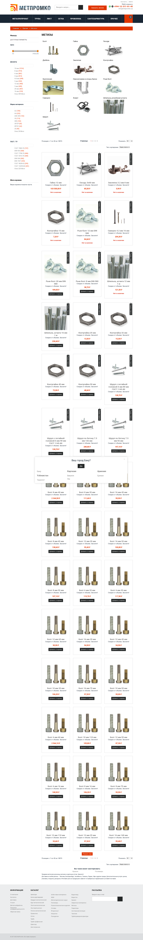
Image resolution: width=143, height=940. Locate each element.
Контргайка (108, 60)
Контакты (124, 2)
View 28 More (19, 131)
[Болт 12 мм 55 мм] (118, 723)
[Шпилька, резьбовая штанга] (113, 107)
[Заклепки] (83, 69)
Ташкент (41, 480)
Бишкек (70, 475)
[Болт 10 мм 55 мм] (118, 674)
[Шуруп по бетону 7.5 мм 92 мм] (118, 424)
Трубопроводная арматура (80, 916)
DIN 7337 (19, 161)
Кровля (75, 871)
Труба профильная (37, 921)
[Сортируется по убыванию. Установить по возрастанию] (132, 147)
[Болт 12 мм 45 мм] (118, 625)
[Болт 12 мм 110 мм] (55, 821)
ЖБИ (52, 897)
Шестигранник (35, 927)
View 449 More (19, 94)
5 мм (18, 81)
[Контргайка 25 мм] (87, 318)
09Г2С (18, 126)
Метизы (74, 905)
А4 (17, 113)
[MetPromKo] (30, 7)
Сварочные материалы (79, 902)
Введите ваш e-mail (98, 894)
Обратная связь (15, 911)
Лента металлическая (38, 905)
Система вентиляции (78, 911)
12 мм (18, 84)
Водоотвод (75, 894)
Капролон (54, 913)
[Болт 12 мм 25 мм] (87, 821)
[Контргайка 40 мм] (55, 370)
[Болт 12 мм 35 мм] (87, 527)
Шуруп (45, 117)
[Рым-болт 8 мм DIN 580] (87, 267)
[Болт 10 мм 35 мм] (55, 674)
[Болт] (53, 50)
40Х (17, 121)
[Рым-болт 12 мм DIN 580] (87, 216)
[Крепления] (53, 88)
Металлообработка (16, 905)
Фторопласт (55, 911)
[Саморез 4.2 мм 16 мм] (118, 216)
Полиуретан (55, 916)
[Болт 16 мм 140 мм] (118, 821)
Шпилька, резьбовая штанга (115, 98)
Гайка (75, 41)
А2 (17, 111)
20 (16, 129)
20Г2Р (18, 124)
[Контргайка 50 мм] (87, 370)
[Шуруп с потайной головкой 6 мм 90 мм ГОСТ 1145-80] (55, 424)
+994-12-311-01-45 (123, 6)
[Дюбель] (53, 69)
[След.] (99, 141)
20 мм (18, 89)
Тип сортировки (112, 147)
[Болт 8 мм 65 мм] (55, 527)
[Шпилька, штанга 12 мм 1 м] (118, 267)
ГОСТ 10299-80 (21, 166)
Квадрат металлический (38, 900)
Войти (131, 2)
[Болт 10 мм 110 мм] (87, 723)
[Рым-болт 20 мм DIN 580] (55, 267)
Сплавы (53, 908)
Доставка (13, 900)
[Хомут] (83, 107)
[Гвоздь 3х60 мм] (87, 168)
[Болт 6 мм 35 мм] (118, 576)
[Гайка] (83, 50)
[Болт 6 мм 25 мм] (87, 576)
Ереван (100, 475)
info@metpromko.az (126, 9)
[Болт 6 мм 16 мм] (55, 772)
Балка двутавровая (37, 897)
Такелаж (74, 913)
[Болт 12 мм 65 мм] (55, 625)
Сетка (32, 916)
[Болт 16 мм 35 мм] (87, 625)
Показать (122, 141)
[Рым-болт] (113, 88)
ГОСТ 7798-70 (21, 153)
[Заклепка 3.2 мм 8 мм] (118, 168)
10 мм (19, 68)
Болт (45, 41)
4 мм (18, 76)
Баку (39, 471)
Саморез (46, 98)
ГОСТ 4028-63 (21, 163)
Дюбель (46, 60)
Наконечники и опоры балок (85, 79)
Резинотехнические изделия (60, 905)
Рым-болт (107, 79)
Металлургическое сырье (59, 900)
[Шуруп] (53, 126)
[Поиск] (80, 7)
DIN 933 (19, 151)
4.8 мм (18, 78)
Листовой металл (36, 908)
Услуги (12, 902)
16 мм (18, 91)
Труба (32, 919)
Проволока (34, 913)
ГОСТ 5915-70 (21, 156)
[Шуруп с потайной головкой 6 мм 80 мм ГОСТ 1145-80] (118, 370)
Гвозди (106, 41)
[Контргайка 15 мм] (55, 216)
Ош (68, 479)
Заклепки (77, 60)
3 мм (18, 86)
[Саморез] (53, 107)
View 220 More (19, 169)
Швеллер (34, 924)
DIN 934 (19, 158)
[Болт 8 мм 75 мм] (118, 772)
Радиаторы (75, 908)
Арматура (34, 894)
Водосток (74, 897)
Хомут (75, 98)
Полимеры (99, 871)
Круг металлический (37, 902)
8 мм (18, 71)
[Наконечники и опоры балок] (83, 88)
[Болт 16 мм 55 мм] (118, 527)
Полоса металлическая (38, 910)
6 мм (18, 73)
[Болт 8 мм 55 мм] (55, 576)
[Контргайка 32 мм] (118, 318)
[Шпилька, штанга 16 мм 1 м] (55, 318)
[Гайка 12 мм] (55, 168)
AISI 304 (19, 116)
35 (17, 118)
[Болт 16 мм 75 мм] (87, 674)
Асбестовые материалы (58, 894)
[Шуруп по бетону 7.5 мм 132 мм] (87, 424)
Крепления (47, 79)
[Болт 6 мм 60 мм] (55, 723)
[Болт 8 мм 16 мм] (87, 772)
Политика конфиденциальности (17, 908)
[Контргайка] (113, 69)
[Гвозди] (113, 50)
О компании (14, 894)
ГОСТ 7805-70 (21, 148)
